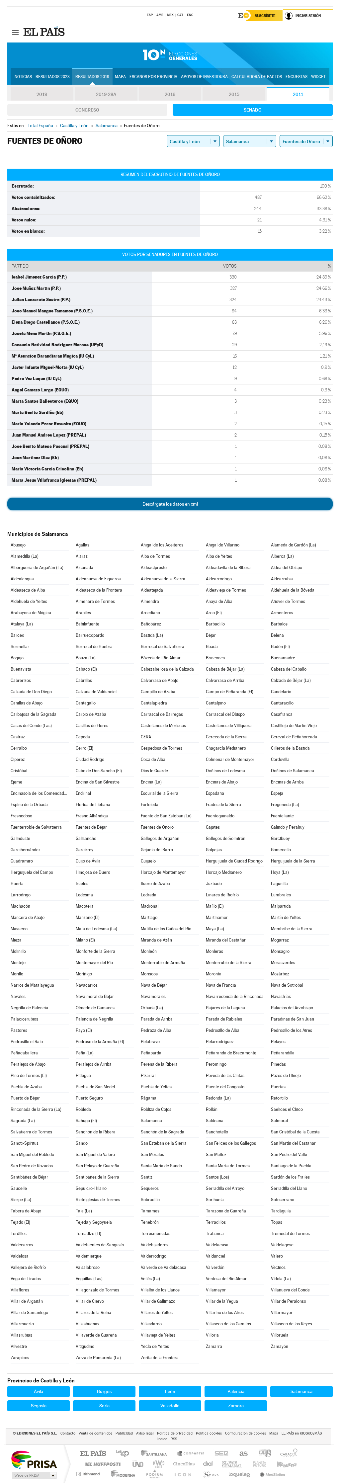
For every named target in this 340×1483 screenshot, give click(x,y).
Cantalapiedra (154, 702)
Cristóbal (19, 770)
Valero (277, 1256)
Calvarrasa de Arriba (225, 680)
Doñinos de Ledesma (225, 770)
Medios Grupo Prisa (33, 1475)
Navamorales (153, 996)
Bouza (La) (86, 657)
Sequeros (150, 1188)
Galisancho (86, 838)
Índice (162, 1439)
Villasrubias (21, 1335)
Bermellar (20, 646)
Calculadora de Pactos (256, 76)
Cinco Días (183, 1464)
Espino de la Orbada (29, 804)
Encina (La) (151, 782)
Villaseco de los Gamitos (228, 1323)
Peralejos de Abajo (28, 1064)
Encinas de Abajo (222, 782)
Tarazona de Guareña (226, 1210)
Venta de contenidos (95, 1433)
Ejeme (16, 782)
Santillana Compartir (191, 1454)
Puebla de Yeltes (156, 1086)
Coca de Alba (153, 759)
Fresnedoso (21, 815)
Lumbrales (281, 894)
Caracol (286, 1454)
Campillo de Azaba (158, 691)
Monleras (214, 951)
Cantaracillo (282, 702)
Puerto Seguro (89, 1098)
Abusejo (18, 544)
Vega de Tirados (26, 1278)
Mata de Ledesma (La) (96, 928)
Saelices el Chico (287, 1109)
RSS (174, 1439)
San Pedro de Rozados (32, 1165)
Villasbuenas (87, 1323)
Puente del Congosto (225, 1086)
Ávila (38, 1391)
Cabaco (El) (86, 669)
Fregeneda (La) (285, 804)
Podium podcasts (154, 1474)
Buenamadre (283, 657)
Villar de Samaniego (29, 1312)
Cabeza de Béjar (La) (225, 669)
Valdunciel (215, 1256)
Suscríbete (265, 15)
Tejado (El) (20, 1222)
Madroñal (149, 906)
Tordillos (19, 1233)
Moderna (121, 1474)
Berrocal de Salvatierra (162, 646)
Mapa (120, 76)
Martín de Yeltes (286, 917)
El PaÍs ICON (182, 1474)
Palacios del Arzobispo (292, 1007)
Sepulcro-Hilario (91, 1188)
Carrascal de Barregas (162, 714)
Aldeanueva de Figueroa (98, 578)
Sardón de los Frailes (290, 1177)
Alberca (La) (282, 556)
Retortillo (279, 1098)
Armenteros (282, 612)
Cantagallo (86, 702)
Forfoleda (149, 804)
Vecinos (278, 1267)
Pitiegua (83, 1075)
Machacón (20, 906)
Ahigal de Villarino (222, 544)
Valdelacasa (217, 1244)
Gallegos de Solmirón (225, 838)
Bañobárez (151, 623)
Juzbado (214, 883)
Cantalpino (216, 702)
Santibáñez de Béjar (29, 1177)
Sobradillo (150, 1199)
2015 (234, 94)
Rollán (211, 1109)
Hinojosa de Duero (93, 872)
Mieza (16, 940)
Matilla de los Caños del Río (166, 928)
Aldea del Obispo (286, 567)
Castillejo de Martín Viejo (294, 725)
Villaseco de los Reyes (291, 1323)
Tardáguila (281, 1210)
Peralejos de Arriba (94, 1064)
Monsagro (280, 951)
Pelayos (278, 1041)
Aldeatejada (152, 590)
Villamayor (216, 1289)
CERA (146, 736)
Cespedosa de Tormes (161, 748)
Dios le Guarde (154, 770)
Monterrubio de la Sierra (228, 962)
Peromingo (216, 1064)
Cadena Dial (208, 1464)
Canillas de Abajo (26, 702)
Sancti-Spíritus (25, 1143)
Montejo (18, 962)
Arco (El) (214, 612)
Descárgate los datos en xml (170, 504)
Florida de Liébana (93, 804)
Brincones (215, 657)
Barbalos (279, 623)
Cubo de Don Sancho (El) (99, 770)
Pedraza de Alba (156, 1030)
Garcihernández (26, 849)
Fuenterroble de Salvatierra (36, 827)
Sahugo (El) (86, 1120)
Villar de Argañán (27, 1301)
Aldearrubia (282, 578)
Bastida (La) (152, 635)
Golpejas (214, 849)
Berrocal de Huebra (94, 646)
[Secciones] (15, 32)
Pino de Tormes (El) (29, 1075)
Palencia (235, 1391)
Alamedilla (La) (25, 556)
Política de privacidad (175, 1433)
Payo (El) (84, 1030)
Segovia (38, 1405)
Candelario (281, 691)
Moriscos (149, 973)
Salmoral (279, 1120)
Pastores (19, 1030)
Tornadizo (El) (88, 1233)
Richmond (88, 1474)
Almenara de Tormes (95, 601)
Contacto (67, 1433)
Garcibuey (280, 838)
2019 (42, 94)
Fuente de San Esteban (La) (166, 815)
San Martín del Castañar (293, 1143)
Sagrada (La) (23, 1120)
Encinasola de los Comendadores (40, 793)
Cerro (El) (84, 748)
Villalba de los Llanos (160, 1289)
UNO (138, 1464)
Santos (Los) (217, 1177)
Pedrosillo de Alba (222, 1030)
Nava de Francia (221, 985)
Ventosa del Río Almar (226, 1278)
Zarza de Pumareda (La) (98, 1357)
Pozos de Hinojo (286, 1075)
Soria (104, 1405)
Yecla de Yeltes (155, 1346)
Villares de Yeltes (157, 1312)
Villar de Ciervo (90, 1301)
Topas (276, 1222)
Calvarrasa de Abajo (159, 680)
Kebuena (281, 1464)
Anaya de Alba (219, 601)
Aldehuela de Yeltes (29, 601)
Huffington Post (101, 1464)
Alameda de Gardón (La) (293, 544)
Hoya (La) (280, 872)
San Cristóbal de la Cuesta (295, 1131)
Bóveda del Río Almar (161, 657)
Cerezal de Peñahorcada (294, 736)
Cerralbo (19, 748)
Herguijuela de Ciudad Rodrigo (234, 861)
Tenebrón (150, 1222)
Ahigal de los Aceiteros (162, 544)
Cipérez (18, 759)
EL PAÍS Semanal (232, 1464)
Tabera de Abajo (26, 1210)
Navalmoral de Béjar (95, 996)
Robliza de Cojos (156, 1109)
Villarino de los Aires (225, 1312)
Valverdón (215, 1267)
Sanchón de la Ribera (96, 1131)
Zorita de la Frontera (160, 1357)
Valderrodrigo (153, 1256)
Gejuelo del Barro (157, 849)
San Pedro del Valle (289, 1154)
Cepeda (83, 736)
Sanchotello (217, 1131)
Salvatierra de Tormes (31, 1131)
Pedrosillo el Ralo (27, 1041)
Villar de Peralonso (288, 1301)
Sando (82, 1143)
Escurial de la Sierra (159, 793)
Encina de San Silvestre (98, 782)
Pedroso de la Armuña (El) (100, 1041)
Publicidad (124, 1433)
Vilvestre (19, 1346)
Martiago (149, 917)
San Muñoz (216, 1154)
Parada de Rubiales (224, 1019)
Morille (17, 973)
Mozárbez (280, 973)
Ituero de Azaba (155, 883)
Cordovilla (280, 759)
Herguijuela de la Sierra (293, 861)
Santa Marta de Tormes (228, 1165)
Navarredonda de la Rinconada (235, 996)
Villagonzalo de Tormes (97, 1289)
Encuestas (296, 76)
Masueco (19, 928)
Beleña (277, 635)
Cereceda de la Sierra (226, 736)
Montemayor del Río (94, 962)
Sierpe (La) (21, 1199)
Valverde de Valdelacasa (163, 1267)
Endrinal (83, 793)
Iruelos (82, 883)
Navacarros (87, 985)
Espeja (277, 793)
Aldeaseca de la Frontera (99, 590)
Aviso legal (145, 1433)
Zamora (236, 1405)
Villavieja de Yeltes (158, 1335)
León (170, 1391)
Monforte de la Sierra (95, 951)
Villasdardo (151, 1323)
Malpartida (281, 906)
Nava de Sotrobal (287, 985)
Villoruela (280, 1335)
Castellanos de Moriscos (163, 725)
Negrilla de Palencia (29, 1007)
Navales (18, 996)
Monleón (149, 951)
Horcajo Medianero (224, 872)
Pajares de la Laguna (225, 1007)
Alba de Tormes (155, 556)
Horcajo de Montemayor (163, 872)
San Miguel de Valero (95, 1154)
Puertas (278, 1086)
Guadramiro (22, 861)
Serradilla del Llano (289, 1188)
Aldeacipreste (154, 567)
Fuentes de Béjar (91, 827)
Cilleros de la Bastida (290, 748)
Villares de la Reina (93, 1312)
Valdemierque (89, 1256)
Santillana (155, 1454)
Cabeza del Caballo (288, 669)
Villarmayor (282, 1312)
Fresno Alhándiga (92, 815)
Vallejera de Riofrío (28, 1267)
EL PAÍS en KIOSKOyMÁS (302, 1433)
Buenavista (21, 669)
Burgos (104, 1391)
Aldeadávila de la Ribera (228, 567)
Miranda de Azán (156, 940)
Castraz (18, 736)
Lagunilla (279, 883)
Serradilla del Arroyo (225, 1188)
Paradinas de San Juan (292, 1019)
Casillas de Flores (92, 725)
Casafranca (282, 714)
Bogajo (17, 657)
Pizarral (148, 1075)
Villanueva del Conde (290, 1289)
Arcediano (150, 612)
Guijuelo (148, 861)
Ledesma (84, 894)
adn (262, 1454)
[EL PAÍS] (44, 32)
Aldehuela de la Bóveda (292, 590)
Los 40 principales (124, 1454)
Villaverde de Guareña (96, 1335)
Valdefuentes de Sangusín (100, 1244)
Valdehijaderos (154, 1244)
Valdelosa (20, 1256)
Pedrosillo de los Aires (291, 1030)
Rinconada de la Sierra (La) (36, 1109)
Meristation (272, 1474)
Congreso (87, 110)
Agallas (82, 544)
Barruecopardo (90, 635)
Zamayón (279, 1346)
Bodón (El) (280, 646)
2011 (298, 94)
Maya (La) (215, 928)
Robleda (83, 1109)
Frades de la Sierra (223, 804)
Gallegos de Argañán (160, 838)
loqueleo (240, 1474)
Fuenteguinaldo (220, 815)
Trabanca (215, 1233)
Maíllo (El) (215, 906)
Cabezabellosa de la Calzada (167, 669)
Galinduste (20, 838)
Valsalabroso (88, 1267)
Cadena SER (219, 1454)
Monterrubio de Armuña (163, 962)
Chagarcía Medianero (226, 748)
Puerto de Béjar (25, 1098)
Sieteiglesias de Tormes (98, 1199)
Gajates (213, 827)
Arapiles (83, 612)
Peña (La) (85, 1052)
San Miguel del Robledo (32, 1154)
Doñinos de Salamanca (292, 770)
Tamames (150, 1210)
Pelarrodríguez (220, 1041)
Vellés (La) (150, 1278)
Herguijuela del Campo (32, 872)
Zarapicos (20, 1357)
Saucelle (19, 1188)
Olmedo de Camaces (95, 1007)
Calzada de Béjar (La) (291, 680)
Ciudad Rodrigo (90, 759)
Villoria (212, 1335)
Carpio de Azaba (91, 714)
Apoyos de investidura (204, 76)
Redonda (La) (218, 1098)
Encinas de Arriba (287, 782)
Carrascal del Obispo (225, 714)
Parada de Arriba (157, 1019)
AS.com (240, 1454)
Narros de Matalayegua (32, 985)
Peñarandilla (283, 1052)
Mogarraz (280, 940)
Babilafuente (87, 623)
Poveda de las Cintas (225, 1075)
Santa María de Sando (161, 1165)
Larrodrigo (21, 894)
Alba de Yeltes (219, 556)
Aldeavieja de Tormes (226, 590)
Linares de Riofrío (222, 894)
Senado (253, 110)
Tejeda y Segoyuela (94, 1222)
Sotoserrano (282, 1199)
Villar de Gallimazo (158, 1301)
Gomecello (281, 849)
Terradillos (216, 1222)
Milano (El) (85, 940)
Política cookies (209, 1433)
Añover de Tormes (288, 601)
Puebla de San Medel (95, 1086)
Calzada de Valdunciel (96, 691)
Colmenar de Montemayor (230, 759)
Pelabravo (150, 1041)
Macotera (85, 906)
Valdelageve (282, 1244)
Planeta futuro (257, 1464)
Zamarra (214, 1346)
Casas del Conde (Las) (31, 725)
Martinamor (217, 917)
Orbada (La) (152, 1007)
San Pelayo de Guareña (97, 1165)
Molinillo (18, 951)
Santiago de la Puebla (291, 1165)
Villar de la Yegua (222, 1301)
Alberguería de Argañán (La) (37, 567)
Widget (318, 76)
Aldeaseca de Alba (28, 590)
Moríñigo (84, 973)
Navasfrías (281, 996)
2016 (170, 94)
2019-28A (106, 94)
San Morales (152, 1154)
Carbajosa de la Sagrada (33, 714)
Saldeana (214, 1120)
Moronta (213, 973)
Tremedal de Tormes (290, 1233)
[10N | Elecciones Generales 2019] (170, 55)
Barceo (17, 635)
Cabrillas (84, 680)
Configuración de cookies (245, 1433)
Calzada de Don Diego (31, 691)
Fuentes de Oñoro (157, 827)
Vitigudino (85, 1346)
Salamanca (151, 1120)
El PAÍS (92, 1454)
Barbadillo (215, 623)
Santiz (146, 1177)
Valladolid (170, 1405)
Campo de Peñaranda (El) (229, 691)
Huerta (17, 883)
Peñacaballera (24, 1052)
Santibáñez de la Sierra (97, 1177)
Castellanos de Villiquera (229, 725)
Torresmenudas (155, 1233)
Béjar (211, 635)
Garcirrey (84, 849)
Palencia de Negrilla (94, 1019)
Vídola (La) (281, 1278)
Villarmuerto (22, 1323)
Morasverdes (283, 962)
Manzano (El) (88, 917)
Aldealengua (22, 578)
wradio (157, 1464)
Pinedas (278, 1064)
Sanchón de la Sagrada (162, 1131)
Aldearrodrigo (219, 578)
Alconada (84, 567)
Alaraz (82, 556)
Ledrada (148, 894)
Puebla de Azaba (26, 1086)
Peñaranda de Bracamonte (231, 1052)
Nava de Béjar (154, 985)
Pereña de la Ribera (159, 1064)
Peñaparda (151, 1052)
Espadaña (215, 793)
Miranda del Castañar (226, 940)
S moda (210, 1474)
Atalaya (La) (22, 623)
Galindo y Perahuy (287, 827)
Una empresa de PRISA (34, 1459)
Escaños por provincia (153, 76)
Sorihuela (215, 1199)
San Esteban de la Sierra (164, 1143)
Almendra (150, 601)
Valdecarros (22, 1244)
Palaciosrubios (24, 1019)
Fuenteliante (282, 815)
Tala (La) (84, 1210)
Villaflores (20, 1289)
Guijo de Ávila (88, 861)
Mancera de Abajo (27, 917)
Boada (212, 646)
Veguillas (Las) (89, 1278)
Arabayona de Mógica (31, 612)
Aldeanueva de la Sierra (163, 578)
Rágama (148, 1098)
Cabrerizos (21, 680)
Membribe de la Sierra (291, 928)
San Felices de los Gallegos (231, 1143)
